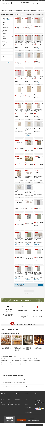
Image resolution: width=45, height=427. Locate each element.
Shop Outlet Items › (8, 319)
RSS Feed (43, 402)
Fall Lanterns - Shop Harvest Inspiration (38, 348)
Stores (43, 0)
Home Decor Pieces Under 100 (5, 360)
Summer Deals (4, 358)
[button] (22, 27)
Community (16, 397)
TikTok (41, 402)
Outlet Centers (16, 402)
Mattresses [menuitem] (17, 5)
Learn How (22, 28)
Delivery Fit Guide (10, 396)
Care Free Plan (26, 396)
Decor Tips (6, 346)
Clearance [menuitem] (36, 5)
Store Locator (36, 396)
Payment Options (10, 397)
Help (34, 0)
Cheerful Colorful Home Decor (29, 362)
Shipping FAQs (3, 402)
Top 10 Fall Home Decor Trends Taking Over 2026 (6, 348)
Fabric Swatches (27, 409)
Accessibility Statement (17, 404)
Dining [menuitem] (22, 5)
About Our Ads (26, 404)
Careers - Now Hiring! (17, 399)
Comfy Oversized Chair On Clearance (27, 360)
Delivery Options (38, 0)
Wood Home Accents (13, 362)
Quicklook (19, 50)
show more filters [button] (7, 62)
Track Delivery (3, 404)
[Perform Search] (11, 3)
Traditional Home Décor (21, 362)
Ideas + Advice (26, 397)
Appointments (36, 397)
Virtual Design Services (27, 410)
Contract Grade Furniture (28, 402)
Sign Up (21, 420)
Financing (9, 399)
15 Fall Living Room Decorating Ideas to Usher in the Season (27, 348)
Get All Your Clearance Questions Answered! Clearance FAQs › (24, 324)
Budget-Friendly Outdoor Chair (28, 358)
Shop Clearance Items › (37, 318)
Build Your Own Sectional (28, 407)
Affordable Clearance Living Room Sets (16, 360)
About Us (16, 396)
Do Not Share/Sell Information (28, 412)
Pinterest (35, 402)
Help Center (2, 396)
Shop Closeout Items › (22, 320)
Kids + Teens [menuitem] (31, 5)
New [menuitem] (4, 5)
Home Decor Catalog (19, 358)
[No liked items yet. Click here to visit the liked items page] (40, 3)
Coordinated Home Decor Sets (11, 358)
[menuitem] (42, 3)
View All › (42, 329)
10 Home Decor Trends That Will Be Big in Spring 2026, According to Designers (17, 349)
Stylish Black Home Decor (37, 360)
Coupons (26, 399)
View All (42, 334)
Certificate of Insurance (10, 404)
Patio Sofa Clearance (36, 358)
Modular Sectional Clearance (5, 362)
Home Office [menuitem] (26, 5)
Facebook (37, 402)
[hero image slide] (22, 300)
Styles (17, 346)
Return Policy (9, 402)
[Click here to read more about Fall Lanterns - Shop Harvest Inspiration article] (39, 340)
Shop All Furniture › (5, 0)
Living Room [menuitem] (8, 5)
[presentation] (30, 14)
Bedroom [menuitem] (13, 5)
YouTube (40, 402)
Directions (2, 399)
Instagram (38, 402)
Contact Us (2, 397)
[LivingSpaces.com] (22, 3)
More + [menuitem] (40, 5)
